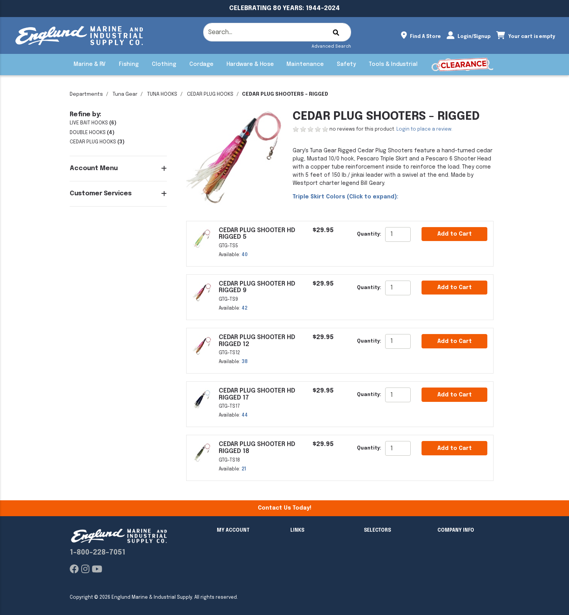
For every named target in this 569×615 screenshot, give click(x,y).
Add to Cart (454, 234)
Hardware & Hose (250, 64)
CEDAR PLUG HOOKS (210, 94)
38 (245, 362)
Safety (346, 64)
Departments (86, 94)
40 (245, 255)
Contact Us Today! (284, 508)
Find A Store (425, 36)
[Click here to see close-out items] (462, 64)
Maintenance (305, 64)
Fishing (129, 64)
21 (244, 469)
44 (245, 415)
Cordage (201, 64)
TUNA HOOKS (162, 94)
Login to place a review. (424, 129)
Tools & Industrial (393, 64)
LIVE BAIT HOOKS (89, 123)
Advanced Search (331, 46)
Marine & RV (90, 64)
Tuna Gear (125, 94)
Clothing (164, 64)
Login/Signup (473, 36)
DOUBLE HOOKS (88, 132)
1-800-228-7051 (97, 552)
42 (244, 308)
